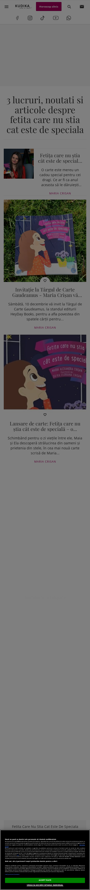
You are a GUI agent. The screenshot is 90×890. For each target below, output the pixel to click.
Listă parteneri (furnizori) (12, 874)
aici (18, 855)
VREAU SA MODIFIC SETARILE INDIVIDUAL (45, 885)
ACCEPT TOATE (45, 880)
